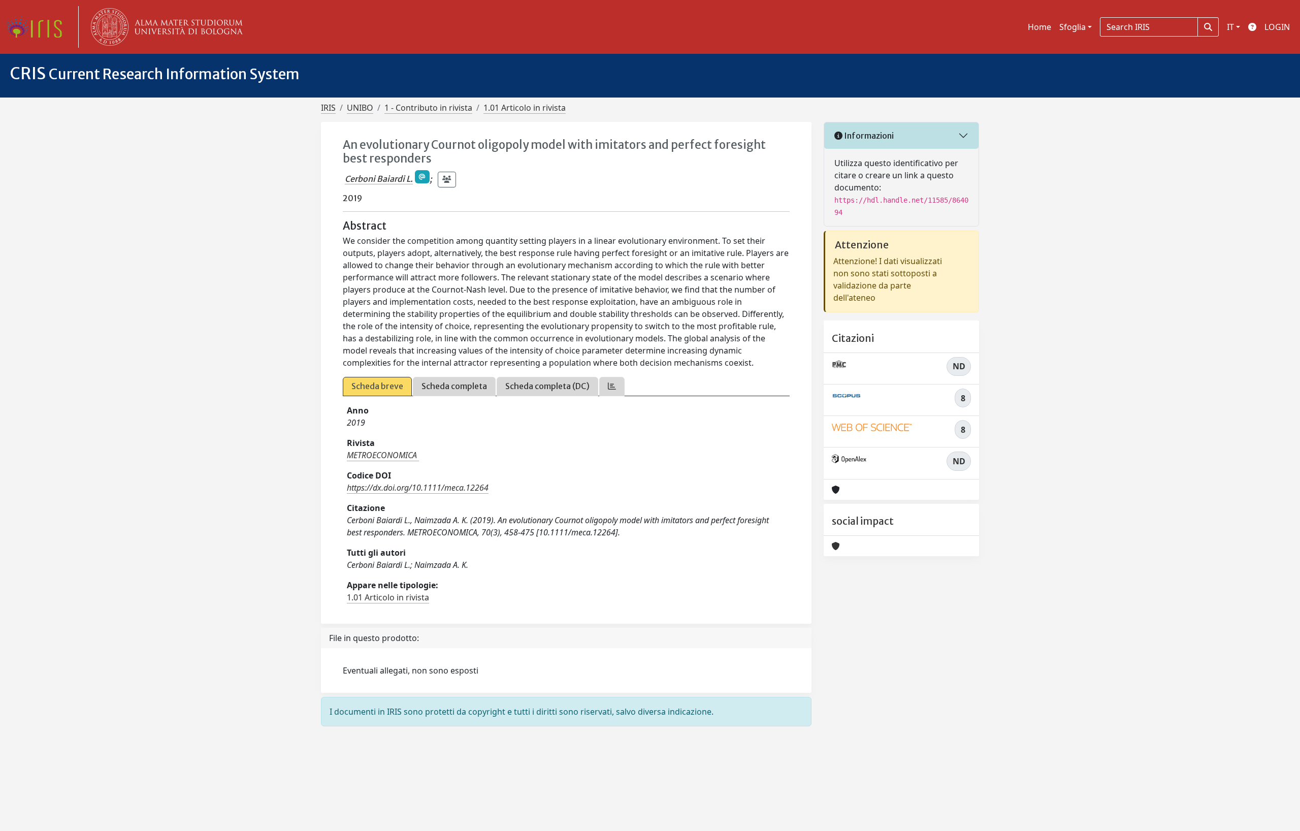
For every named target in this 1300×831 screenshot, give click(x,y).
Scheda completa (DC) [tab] (547, 386)
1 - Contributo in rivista (428, 107)
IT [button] (1230, 27)
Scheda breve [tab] (377, 386)
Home (1039, 27)
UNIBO (360, 107)
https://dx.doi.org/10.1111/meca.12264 (418, 487)
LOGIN (1277, 27)
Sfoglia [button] (1072, 27)
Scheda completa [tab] (454, 386)
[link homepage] (38, 27)
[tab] (612, 386)
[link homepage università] (164, 27)
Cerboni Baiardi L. (379, 179)
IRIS (328, 107)
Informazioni (868, 136)
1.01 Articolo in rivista (524, 107)
